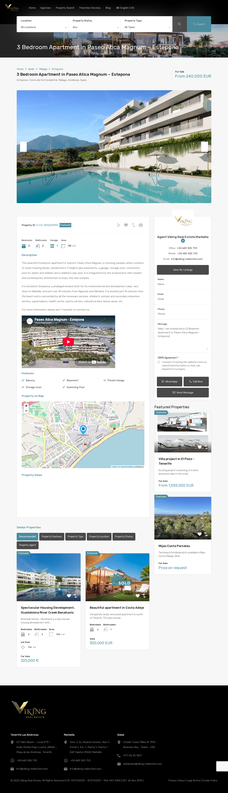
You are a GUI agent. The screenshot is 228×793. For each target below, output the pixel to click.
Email (160, 294)
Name (161, 279)
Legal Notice (193, 780)
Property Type (133, 20)
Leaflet (114, 466)
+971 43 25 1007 (132, 755)
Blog (108, 7)
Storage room (34, 387)
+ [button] (26, 406)
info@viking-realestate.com (187, 258)
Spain (31, 69)
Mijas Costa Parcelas (174, 546)
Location (26, 20)
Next (204, 147)
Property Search (65, 7)
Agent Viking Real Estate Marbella (182, 237)
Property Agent (27, 545)
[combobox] (42, 28)
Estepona (57, 69)
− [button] (26, 411)
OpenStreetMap (127, 466)
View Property (48, 591)
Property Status (82, 20)
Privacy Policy (176, 780)
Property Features (52, 536)
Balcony (30, 380)
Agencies (45, 7)
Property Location (99, 536)
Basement (72, 380)
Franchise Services (90, 7)
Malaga (43, 69)
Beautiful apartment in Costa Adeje (117, 608)
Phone (161, 309)
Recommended (27, 536)
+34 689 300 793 (187, 248)
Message (162, 324)
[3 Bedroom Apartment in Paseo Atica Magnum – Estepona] (83, 430)
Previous (23, 147)
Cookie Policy (209, 780)
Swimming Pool (75, 387)
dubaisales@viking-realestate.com (142, 763)
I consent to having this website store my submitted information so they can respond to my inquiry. (184, 366)
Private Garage (115, 380)
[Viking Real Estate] (11, 11)
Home (32, 7)
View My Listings (183, 269)
